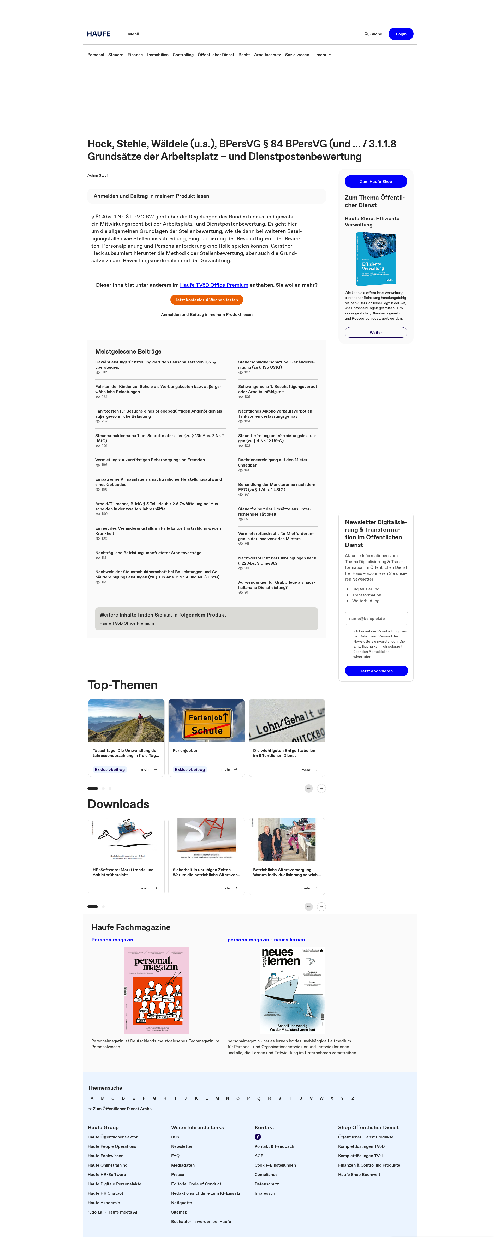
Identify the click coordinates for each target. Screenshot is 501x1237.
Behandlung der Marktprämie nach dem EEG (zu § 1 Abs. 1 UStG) (276, 487)
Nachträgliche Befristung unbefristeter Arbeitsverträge (148, 552)
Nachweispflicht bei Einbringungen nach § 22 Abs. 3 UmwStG (277, 560)
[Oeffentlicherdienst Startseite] (100, 33)
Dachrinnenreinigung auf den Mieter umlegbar (272, 462)
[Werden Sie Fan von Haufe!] (258, 1137)
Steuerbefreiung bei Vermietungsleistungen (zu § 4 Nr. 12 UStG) (277, 438)
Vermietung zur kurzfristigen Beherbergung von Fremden (150, 459)
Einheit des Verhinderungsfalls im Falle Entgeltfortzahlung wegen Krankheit (158, 530)
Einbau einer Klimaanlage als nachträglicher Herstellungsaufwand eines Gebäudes (158, 481)
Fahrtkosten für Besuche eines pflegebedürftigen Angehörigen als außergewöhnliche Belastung (158, 413)
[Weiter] (321, 788)
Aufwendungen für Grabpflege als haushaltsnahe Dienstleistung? (276, 584)
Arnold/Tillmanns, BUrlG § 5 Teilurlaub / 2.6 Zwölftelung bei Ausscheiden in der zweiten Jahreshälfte (157, 506)
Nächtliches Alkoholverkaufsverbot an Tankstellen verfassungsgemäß (275, 413)
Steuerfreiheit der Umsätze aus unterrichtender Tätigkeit (274, 511)
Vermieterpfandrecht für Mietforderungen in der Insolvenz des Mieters (276, 536)
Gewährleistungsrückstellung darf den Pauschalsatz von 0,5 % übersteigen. (155, 364)
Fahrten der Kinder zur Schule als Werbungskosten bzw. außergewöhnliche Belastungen (158, 389)
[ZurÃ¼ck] (309, 788)
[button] (401, 34)
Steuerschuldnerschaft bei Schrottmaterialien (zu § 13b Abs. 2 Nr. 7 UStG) (159, 438)
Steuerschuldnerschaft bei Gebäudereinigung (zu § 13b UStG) (276, 364)
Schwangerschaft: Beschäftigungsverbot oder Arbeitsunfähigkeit (277, 389)
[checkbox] (348, 632)
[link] (95, 54)
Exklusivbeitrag (110, 769)
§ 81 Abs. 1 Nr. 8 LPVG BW (122, 216)
